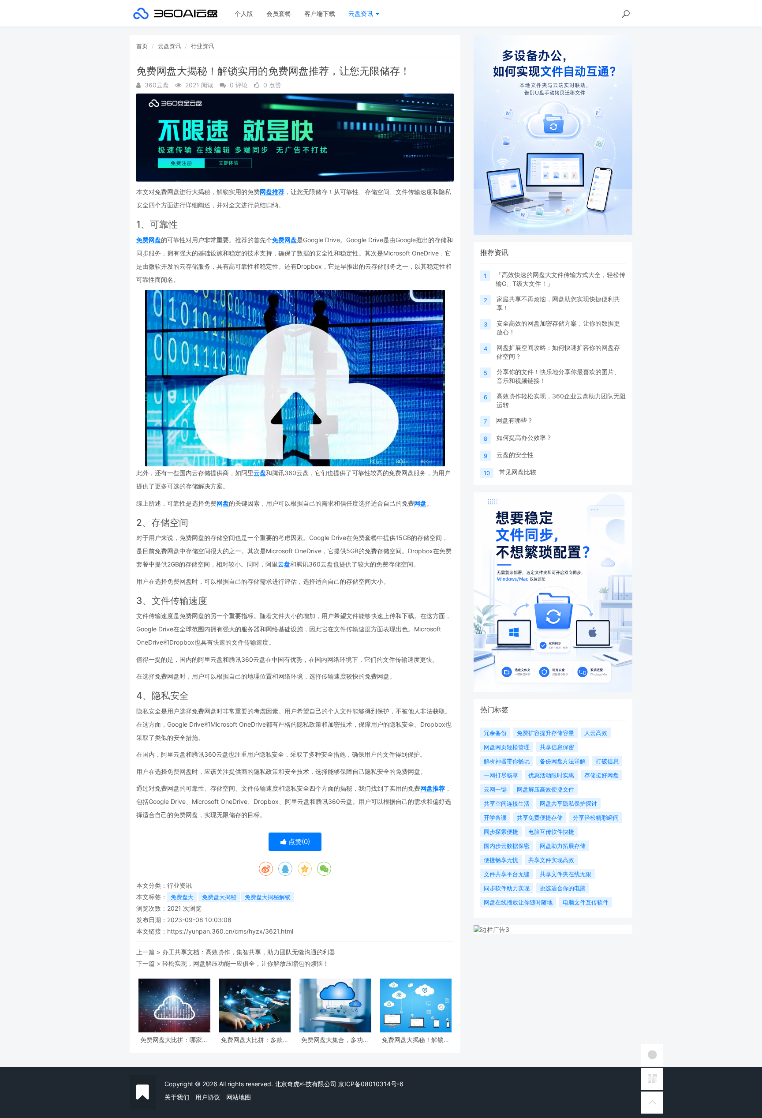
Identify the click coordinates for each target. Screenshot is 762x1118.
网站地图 (238, 1097)
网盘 (223, 503)
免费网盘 (148, 240)
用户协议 (207, 1097)
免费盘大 (182, 896)
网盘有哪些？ (514, 420)
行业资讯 (202, 45)
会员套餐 (278, 13)
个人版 (244, 13)
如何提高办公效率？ (524, 437)
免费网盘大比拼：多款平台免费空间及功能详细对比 (255, 1039)
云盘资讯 (361, 13)
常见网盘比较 (517, 472)
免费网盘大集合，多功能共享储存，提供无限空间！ (335, 1039)
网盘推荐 (272, 191)
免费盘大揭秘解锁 (268, 896)
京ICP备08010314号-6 (370, 1084)
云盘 (260, 472)
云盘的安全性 (515, 454)
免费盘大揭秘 (219, 896)
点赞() (298, 841)
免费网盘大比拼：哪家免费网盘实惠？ (174, 1039)
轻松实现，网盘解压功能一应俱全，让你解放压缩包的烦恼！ (245, 963)
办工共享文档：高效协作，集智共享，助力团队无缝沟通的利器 (248, 952)
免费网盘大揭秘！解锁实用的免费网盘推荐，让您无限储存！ (416, 1039)
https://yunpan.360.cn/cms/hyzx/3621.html (230, 931)
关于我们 (176, 1097)
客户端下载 (319, 13)
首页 (142, 45)
